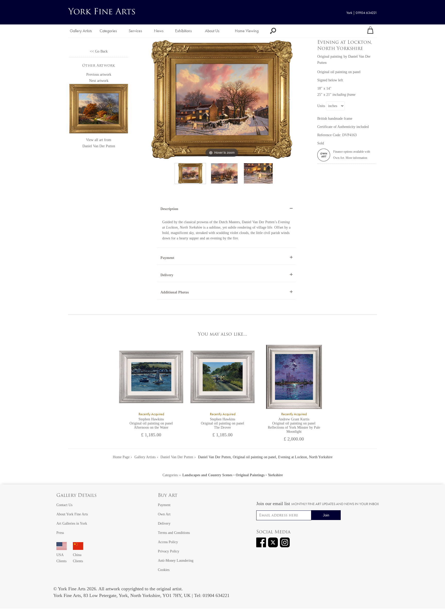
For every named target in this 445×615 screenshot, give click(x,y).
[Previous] (155, 99)
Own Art (164, 514)
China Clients (78, 558)
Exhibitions (183, 30)
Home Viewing (247, 30)
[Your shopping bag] (370, 30)
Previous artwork (98, 74)
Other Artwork (98, 66)
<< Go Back (99, 51)
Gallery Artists (81, 30)
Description (169, 209)
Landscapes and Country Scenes (207, 475)
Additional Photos (174, 292)
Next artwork (98, 81)
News (159, 30)
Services (135, 30)
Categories (108, 30)
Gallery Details (76, 495)
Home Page (121, 457)
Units (321, 106)
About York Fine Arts (72, 514)
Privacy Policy (168, 551)
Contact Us (64, 505)
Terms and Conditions (174, 533)
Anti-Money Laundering (175, 560)
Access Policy (168, 542)
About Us (212, 30)
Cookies (163, 570)
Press (60, 533)
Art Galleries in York (71, 523)
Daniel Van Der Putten (98, 146)
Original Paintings (250, 475)
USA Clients (61, 558)
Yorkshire (275, 475)
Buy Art (167, 495)
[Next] (288, 99)
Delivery (166, 275)
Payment (167, 258)
